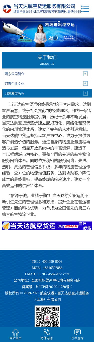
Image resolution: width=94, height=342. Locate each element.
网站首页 (16, 338)
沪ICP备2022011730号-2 (54, 287)
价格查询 (77, 338)
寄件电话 (47, 338)
